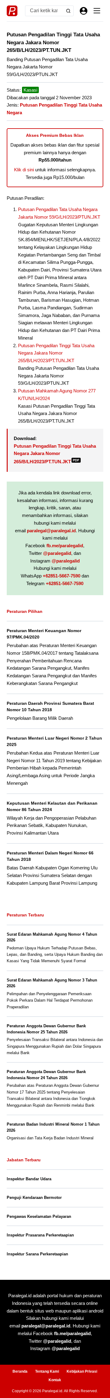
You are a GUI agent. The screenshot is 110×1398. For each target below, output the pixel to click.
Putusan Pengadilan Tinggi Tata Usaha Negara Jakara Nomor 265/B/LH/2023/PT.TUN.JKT (56, 353)
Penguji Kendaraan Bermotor (34, 1197)
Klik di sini (24, 169)
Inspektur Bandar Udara (29, 1179)
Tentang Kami (47, 1371)
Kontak (55, 1380)
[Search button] (68, 11)
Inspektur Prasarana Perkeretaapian (40, 1235)
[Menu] (97, 10)
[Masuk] (83, 11)
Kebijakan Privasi (82, 1371)
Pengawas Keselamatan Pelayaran (39, 1216)
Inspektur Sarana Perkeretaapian (37, 1254)
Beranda (20, 1371)
